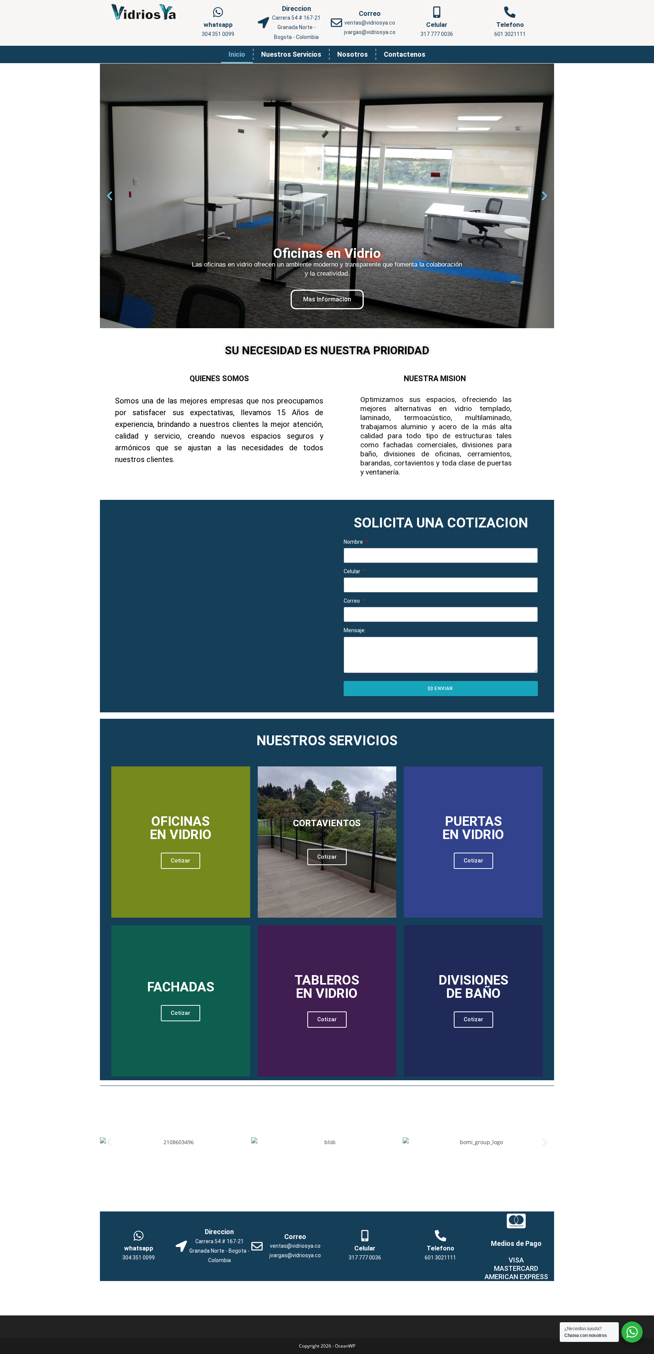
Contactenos (404, 54)
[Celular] (436, 12)
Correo (370, 13)
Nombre (354, 542)
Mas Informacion (327, 299)
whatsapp (218, 24)
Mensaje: (355, 630)
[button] (109, 196)
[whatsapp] (218, 12)
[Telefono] (509, 12)
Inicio (237, 54)
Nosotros (352, 54)
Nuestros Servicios (291, 54)
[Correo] (336, 22)
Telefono (510, 24)
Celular (436, 24)
